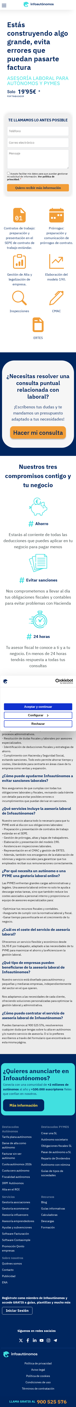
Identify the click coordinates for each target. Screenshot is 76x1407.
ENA (4, 1282)
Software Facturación (15, 1233)
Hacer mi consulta (38, 432)
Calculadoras (49, 1215)
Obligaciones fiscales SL (56, 1146)
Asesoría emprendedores (18, 1221)
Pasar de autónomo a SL (56, 1152)
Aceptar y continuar (38, 706)
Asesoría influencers (15, 1215)
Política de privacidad (38, 1363)
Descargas (47, 1221)
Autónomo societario (54, 1139)
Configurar (35, 715)
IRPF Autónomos (13, 1183)
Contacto (8, 1270)
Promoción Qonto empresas (13, 1248)
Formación (48, 1227)
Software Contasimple (16, 1240)
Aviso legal (38, 1369)
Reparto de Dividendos (55, 1158)
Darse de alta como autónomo (14, 1145)
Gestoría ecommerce (15, 1208)
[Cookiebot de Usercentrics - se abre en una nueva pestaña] (55, 681)
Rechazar (38, 723)
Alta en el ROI (11, 1189)
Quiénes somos (12, 1263)
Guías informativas (53, 1208)
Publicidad (8, 1276)
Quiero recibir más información (38, 188)
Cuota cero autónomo (15, 1170)
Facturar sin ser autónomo (11, 1156)
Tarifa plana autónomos (17, 1137)
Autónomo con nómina (55, 1164)
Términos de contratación (38, 1388)
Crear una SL (49, 1133)
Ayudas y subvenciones (17, 1227)
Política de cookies (38, 1376)
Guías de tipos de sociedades (52, 1173)
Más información (24, 1105)
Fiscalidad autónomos (16, 1177)
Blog (44, 1202)
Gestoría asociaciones (16, 1202)
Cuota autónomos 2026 (17, 1164)
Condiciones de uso (38, 1382)
